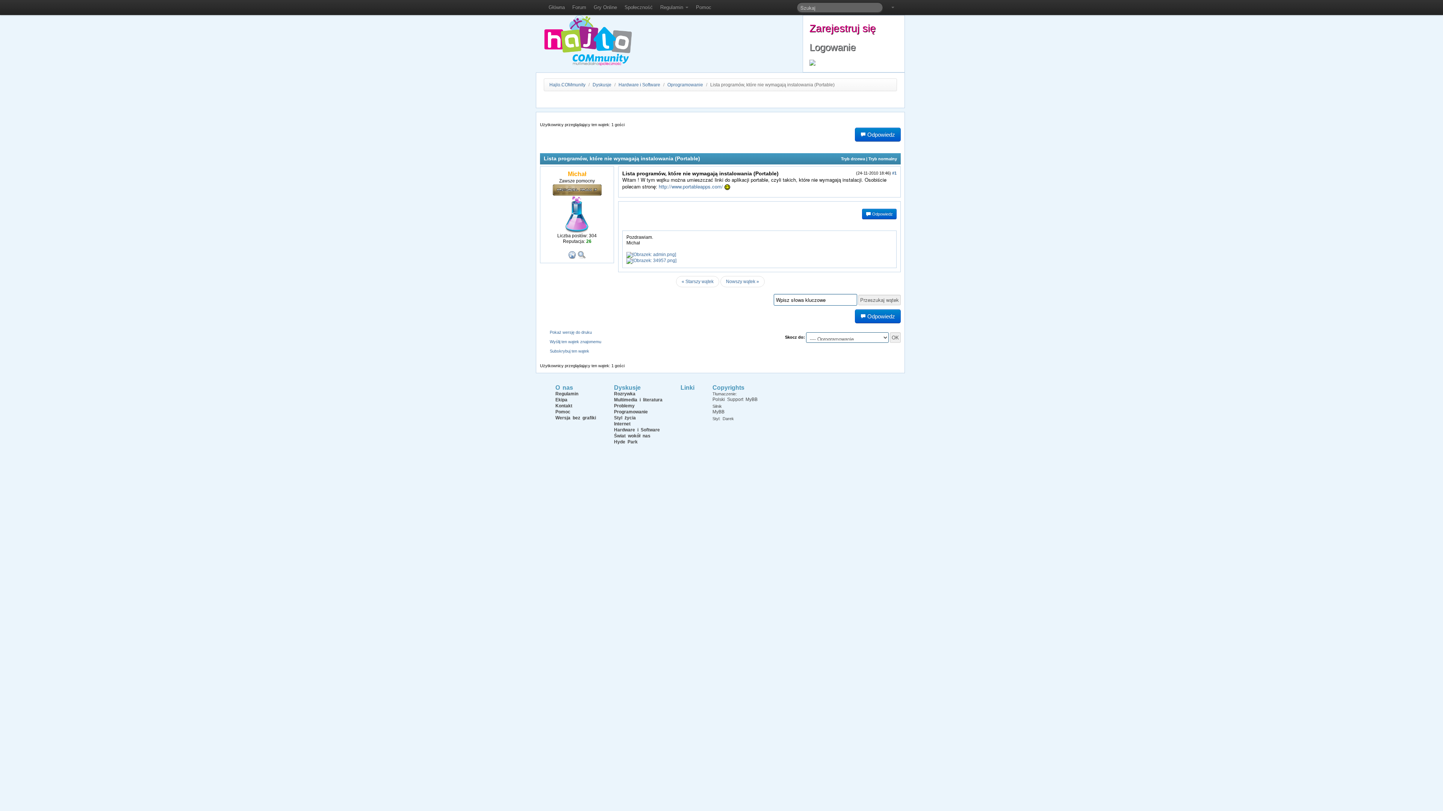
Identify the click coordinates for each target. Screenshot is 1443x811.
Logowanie (832, 47)
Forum (579, 7)
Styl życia (625, 418)
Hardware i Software (639, 84)
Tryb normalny (882, 159)
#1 (894, 173)
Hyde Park (626, 442)
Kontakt (563, 406)
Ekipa (561, 399)
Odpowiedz (882, 214)
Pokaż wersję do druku (571, 332)
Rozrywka (624, 393)
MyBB (718, 412)
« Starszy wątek (698, 281)
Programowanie (631, 412)
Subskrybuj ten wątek (569, 351)
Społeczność (639, 7)
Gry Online (605, 7)
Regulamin (672, 7)
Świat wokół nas (632, 436)
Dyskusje (602, 84)
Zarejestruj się (842, 28)
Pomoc (703, 7)
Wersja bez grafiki (575, 418)
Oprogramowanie (685, 84)
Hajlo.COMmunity (567, 84)
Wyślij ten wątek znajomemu (575, 341)
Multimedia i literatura (638, 399)
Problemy (624, 406)
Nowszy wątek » (742, 281)
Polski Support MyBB (735, 399)
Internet (622, 424)
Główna (557, 7)
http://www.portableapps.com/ (691, 186)
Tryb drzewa (853, 159)
